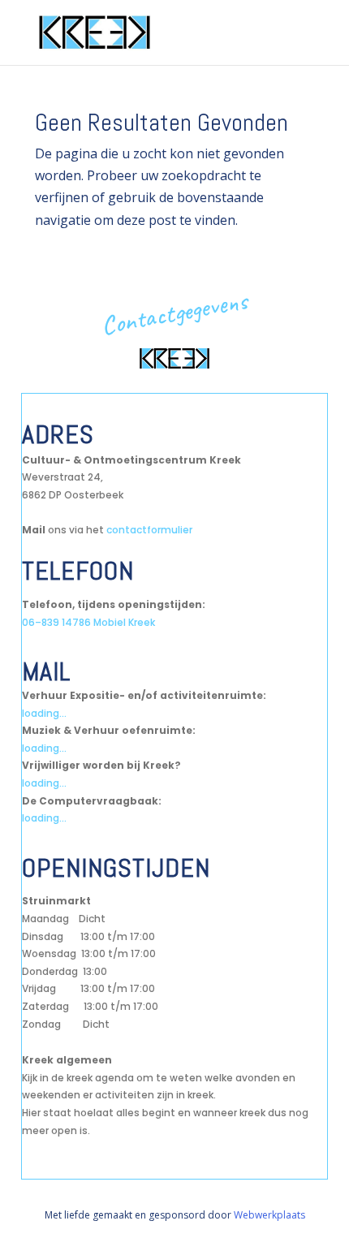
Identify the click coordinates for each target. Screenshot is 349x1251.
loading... (44, 713)
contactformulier (149, 530)
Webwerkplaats (269, 1215)
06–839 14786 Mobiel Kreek (88, 622)
